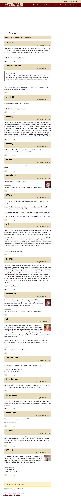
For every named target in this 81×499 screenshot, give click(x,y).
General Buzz (19, 37)
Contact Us (18, 495)
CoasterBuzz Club (67, 5)
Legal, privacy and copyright (9, 495)
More (74, 5)
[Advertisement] (40, 19)
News (34, 5)
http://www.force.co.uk (11, 274)
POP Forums (6, 489)
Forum (65, 1)
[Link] (14, 61)
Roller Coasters (47, 5)
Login (70, 1)
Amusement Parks (56, 5)
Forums (39, 5)
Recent (7, 37)
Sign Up (75, 1)
